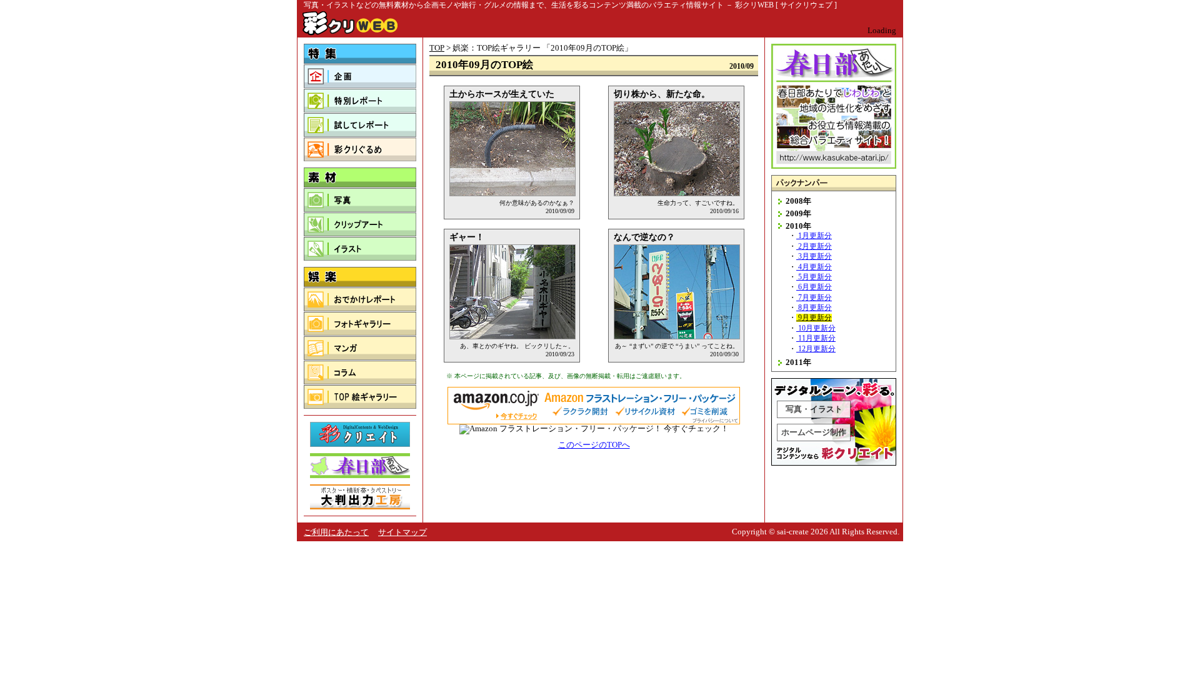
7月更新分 (815, 298)
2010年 (798, 226)
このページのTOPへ (594, 444)
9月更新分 (815, 318)
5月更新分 (815, 277)
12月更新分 (817, 349)
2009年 (798, 213)
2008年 (798, 201)
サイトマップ (402, 532)
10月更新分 (817, 328)
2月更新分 (815, 246)
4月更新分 (815, 267)
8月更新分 (815, 308)
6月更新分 (815, 287)
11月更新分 (817, 338)
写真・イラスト (814, 409)
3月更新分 (815, 256)
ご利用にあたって (336, 532)
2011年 (798, 362)
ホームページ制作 (813, 432)
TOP (436, 47)
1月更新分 (815, 236)
